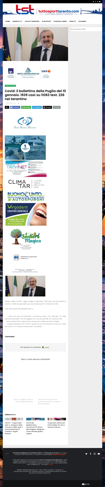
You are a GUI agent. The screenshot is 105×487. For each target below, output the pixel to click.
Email (57, 107)
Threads (48, 107)
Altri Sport (46, 21)
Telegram (38, 107)
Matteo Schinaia (58, 454)
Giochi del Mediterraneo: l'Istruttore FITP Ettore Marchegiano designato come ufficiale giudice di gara (35, 428)
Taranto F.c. (17, 21)
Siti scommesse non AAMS (78, 29)
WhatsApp (26, 107)
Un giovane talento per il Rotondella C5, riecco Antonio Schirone (56, 425)
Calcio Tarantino (32, 21)
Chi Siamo (82, 21)
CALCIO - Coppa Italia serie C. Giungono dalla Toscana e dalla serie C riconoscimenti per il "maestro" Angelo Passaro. (14, 428)
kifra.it (50, 464)
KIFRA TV (73, 21)
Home (8, 21)
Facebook (16, 107)
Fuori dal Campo (60, 21)
